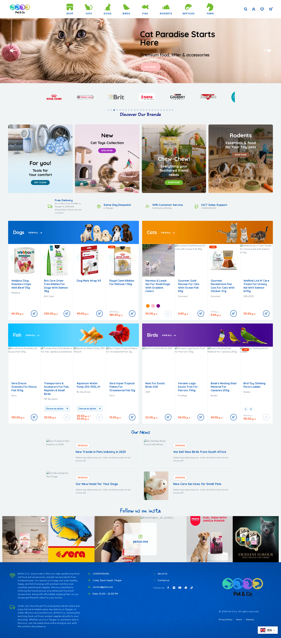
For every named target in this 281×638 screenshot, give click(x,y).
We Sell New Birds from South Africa (199, 452)
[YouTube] (180, 588)
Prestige (149, 395)
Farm (210, 13)
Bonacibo (114, 296)
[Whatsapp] (186, 588)
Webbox (215, 292)
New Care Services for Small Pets (197, 484)
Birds (126, 13)
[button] (266, 75)
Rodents (166, 13)
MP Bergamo (18, 398)
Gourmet (150, 296)
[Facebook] (168, 588)
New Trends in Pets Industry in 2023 (101, 452)
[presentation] (13, 50)
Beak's (181, 395)
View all (33, 232)
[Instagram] (174, 588)
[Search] (246, 9)
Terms (239, 619)
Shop (69, 13)
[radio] (113, 305)
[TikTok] (192, 588)
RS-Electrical (51, 391)
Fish (145, 13)
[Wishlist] (262, 9)
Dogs (107, 13)
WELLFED (183, 296)
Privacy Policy (225, 619)
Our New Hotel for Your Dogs (97, 484)
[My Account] (254, 9)
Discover (151, 67)
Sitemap (250, 619)
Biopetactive (83, 296)
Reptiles (189, 13)
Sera (79, 395)
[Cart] (271, 9)
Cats (89, 13)
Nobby (214, 391)
